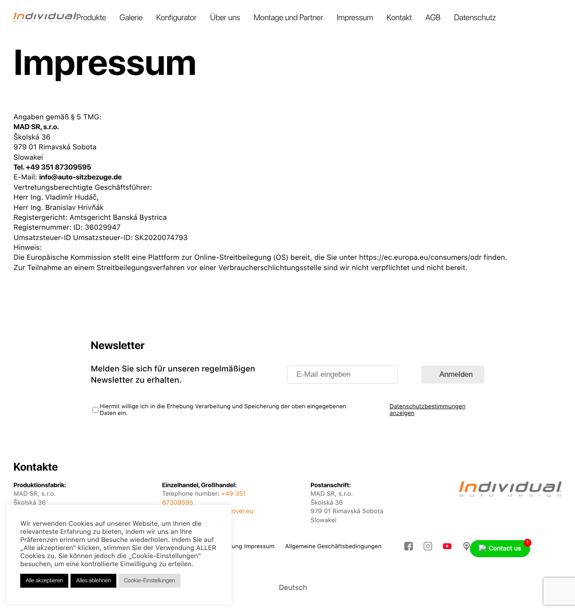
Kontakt (399, 17)
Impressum (354, 17)
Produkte (91, 17)
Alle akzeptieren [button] (44, 580)
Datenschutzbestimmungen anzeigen (427, 410)
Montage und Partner (288, 17)
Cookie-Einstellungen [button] (149, 580)
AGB (433, 17)
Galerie (131, 17)
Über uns (225, 17)
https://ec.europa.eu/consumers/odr (420, 257)
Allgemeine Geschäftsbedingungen (333, 546)
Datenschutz (475, 17)
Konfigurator (176, 17)
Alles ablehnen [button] (93, 580)
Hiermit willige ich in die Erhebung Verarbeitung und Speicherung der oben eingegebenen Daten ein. (223, 410)
